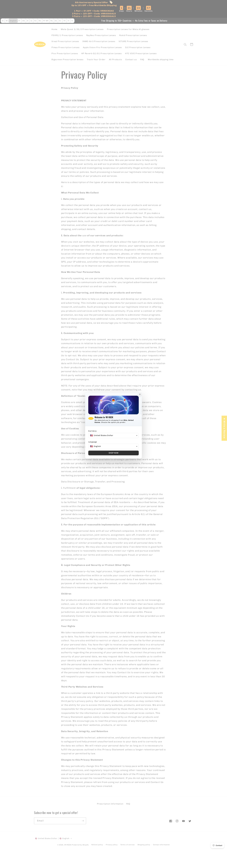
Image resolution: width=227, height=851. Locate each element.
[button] (113, 435)
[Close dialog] (140, 394)
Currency (92, 431)
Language (92, 442)
